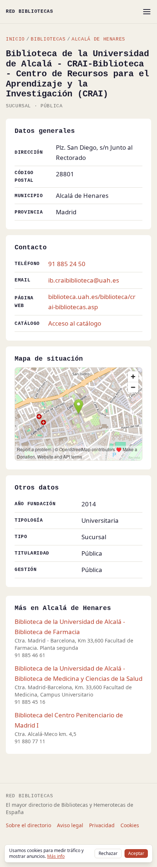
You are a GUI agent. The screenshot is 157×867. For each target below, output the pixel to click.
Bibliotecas (48, 39)
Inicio (15, 39)
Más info (56, 856)
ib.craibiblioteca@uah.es (83, 280)
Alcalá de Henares (98, 39)
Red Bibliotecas (29, 11)
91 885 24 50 (66, 264)
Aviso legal (70, 825)
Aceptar (136, 853)
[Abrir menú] (146, 11)
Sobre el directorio (28, 825)
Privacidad (102, 825)
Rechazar (108, 853)
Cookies (129, 825)
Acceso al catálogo (74, 323)
